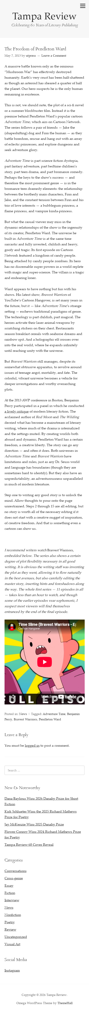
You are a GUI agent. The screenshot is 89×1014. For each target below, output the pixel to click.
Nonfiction (13, 914)
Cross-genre (14, 878)
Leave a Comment (53, 55)
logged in (32, 745)
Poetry (10, 922)
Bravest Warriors (25, 719)
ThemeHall (65, 1003)
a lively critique (17, 411)
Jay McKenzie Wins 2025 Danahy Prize (34, 824)
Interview (12, 900)
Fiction (10, 892)
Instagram (12, 970)
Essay (9, 885)
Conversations (16, 870)
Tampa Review (44, 15)
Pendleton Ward (50, 719)
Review (10, 929)
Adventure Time (54, 714)
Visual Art (12, 944)
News (23, 714)
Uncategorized (16, 936)
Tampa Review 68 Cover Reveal (29, 844)
